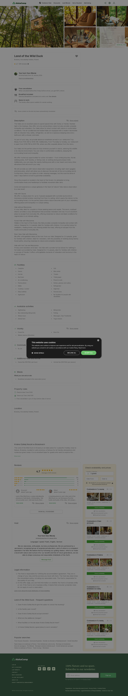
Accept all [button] (89, 353)
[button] (38, 353)
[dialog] (64, 348)
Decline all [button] (71, 353)
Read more (82, 348)
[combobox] (98, 340)
